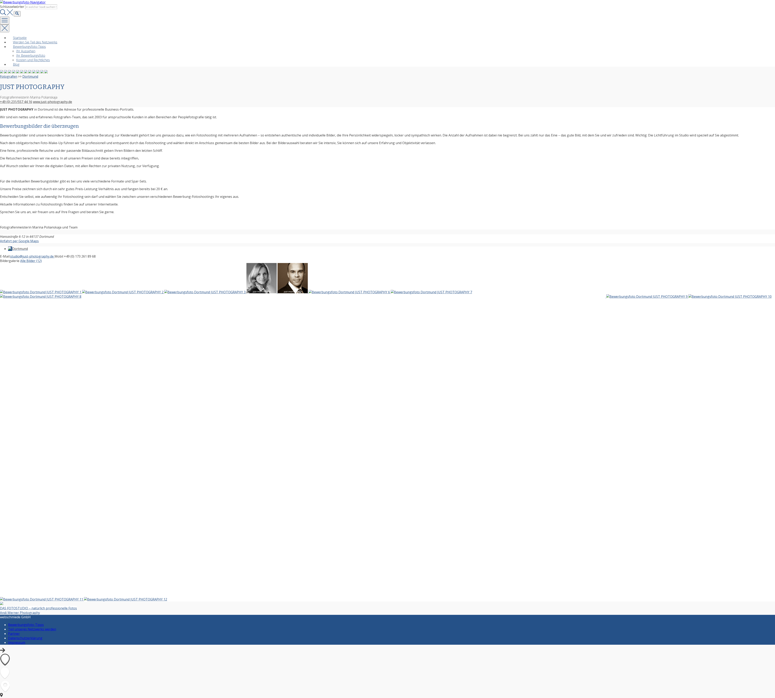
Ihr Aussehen (25, 51)
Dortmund (30, 76)
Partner (14, 633)
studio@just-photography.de (32, 256)
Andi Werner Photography (20, 612)
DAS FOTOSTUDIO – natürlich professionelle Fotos (38, 608)
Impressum (16, 642)
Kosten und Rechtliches (33, 60)
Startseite (20, 38)
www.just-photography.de (52, 102)
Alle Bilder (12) (31, 261)
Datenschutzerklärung (25, 638)
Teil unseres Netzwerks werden (32, 629)
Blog (16, 64)
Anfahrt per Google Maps (19, 241)
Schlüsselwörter (12, 6)
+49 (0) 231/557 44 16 (16, 102)
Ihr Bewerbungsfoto (30, 55)
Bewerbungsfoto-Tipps (29, 46)
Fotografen (8, 76)
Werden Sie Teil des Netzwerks (35, 42)
